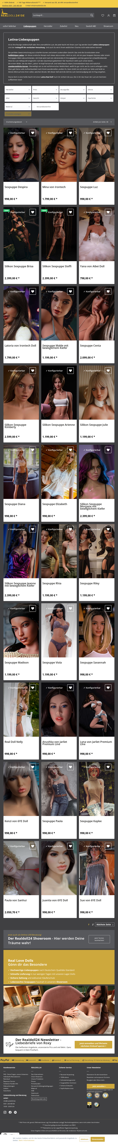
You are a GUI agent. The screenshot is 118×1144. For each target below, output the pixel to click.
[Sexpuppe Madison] (21, 630)
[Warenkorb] (114, 15)
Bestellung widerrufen (39, 1099)
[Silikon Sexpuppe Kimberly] (21, 392)
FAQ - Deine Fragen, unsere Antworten (15, 1074)
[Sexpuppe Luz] (96, 155)
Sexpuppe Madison (17, 662)
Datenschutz (35, 1095)
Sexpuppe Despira (16, 187)
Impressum (34, 1093)
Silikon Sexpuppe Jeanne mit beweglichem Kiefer (20, 584)
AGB (32, 1091)
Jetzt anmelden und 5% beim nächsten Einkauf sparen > (93, 1044)
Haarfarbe (92, 98)
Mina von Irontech (54, 187)
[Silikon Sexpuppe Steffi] (59, 234)
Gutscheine (7, 1091)
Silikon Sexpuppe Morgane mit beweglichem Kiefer (92, 506)
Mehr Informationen (26, 1140)
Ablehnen (84, 1139)
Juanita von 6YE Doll (55, 900)
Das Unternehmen (37, 1074)
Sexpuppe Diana (15, 504)
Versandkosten (54, 1122)
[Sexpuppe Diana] (21, 472)
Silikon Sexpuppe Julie (94, 425)
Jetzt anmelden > (99, 1086)
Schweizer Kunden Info (10, 1084)
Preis (35, 90)
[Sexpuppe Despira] (21, 155)
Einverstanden (97, 1139)
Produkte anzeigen (13, 114)
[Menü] (18, 1134)
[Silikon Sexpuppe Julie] (96, 392)
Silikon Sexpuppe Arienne (58, 425)
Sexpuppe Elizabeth (54, 504)
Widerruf (34, 1088)
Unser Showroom (36, 1077)
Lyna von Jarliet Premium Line (96, 743)
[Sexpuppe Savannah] (96, 630)
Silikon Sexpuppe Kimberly (15, 426)
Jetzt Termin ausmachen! (99, 939)
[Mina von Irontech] (59, 155)
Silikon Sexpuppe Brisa (19, 266)
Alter (8, 98)
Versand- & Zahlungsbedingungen (42, 1086)
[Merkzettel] (102, 15)
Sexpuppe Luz (89, 187)
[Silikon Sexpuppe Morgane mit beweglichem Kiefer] (96, 472)
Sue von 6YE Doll (90, 900)
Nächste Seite (104, 924)
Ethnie (90, 90)
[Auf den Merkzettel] (32, 133)
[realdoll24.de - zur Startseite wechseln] (12, 15)
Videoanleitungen (9, 1086)
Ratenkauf (6, 1079)
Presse (33, 1081)
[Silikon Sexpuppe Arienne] (59, 392)
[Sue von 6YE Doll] (96, 868)
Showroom (62, 981)
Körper (63, 98)
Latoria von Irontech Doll (20, 345)
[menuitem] (63, 15)
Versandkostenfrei (44, 107)
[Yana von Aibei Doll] (96, 234)
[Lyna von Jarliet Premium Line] (96, 710)
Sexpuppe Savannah (93, 662)
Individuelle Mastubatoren (11, 1077)
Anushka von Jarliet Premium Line (54, 743)
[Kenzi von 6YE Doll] (21, 789)
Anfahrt (5, 1088)
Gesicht (36, 98)
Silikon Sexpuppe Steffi (56, 266)
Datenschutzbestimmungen (98, 1090)
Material (9, 107)
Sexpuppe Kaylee (91, 821)
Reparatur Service (9, 1081)
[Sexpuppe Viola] (59, 630)
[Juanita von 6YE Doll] (59, 868)
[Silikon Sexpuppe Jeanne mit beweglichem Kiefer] (21, 551)
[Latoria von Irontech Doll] (21, 313)
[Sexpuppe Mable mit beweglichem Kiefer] (59, 313)
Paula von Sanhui (16, 900)
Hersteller (9, 90)
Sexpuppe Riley (89, 583)
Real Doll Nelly (14, 742)
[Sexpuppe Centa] (96, 313)
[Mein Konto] (108, 15)
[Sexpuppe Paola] (59, 789)
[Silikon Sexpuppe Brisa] (21, 234)
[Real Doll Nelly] (21, 710)
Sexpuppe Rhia (51, 583)
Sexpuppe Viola (52, 662)
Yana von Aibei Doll (92, 266)
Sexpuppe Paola (52, 821)
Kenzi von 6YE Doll (16, 821)
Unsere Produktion (37, 1079)
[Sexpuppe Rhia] (59, 551)
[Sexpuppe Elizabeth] (59, 472)
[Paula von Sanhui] (21, 868)
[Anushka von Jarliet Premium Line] (59, 710)
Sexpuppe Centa (90, 345)
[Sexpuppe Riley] (96, 551)
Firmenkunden (35, 1084)
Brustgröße (64, 90)
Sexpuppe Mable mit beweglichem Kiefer (55, 347)
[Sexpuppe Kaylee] (96, 789)
